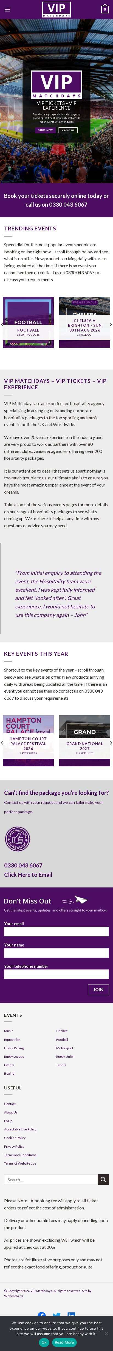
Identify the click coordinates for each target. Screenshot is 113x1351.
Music (8, 1031)
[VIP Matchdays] (56, 9)
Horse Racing (14, 1048)
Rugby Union (65, 1056)
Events (9, 1065)
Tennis (61, 1065)
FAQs (8, 1121)
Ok (44, 1342)
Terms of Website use (20, 1163)
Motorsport (64, 1048)
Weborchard (13, 1296)
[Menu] (7, 9)
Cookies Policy (15, 1138)
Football (62, 1040)
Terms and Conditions (20, 1155)
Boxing (9, 1073)
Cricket (61, 1031)
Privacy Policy (14, 1146)
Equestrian (12, 1040)
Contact (10, 1104)
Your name (14, 945)
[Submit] (103, 1179)
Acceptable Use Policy (20, 1129)
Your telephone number (26, 966)
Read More (64, 1342)
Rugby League (14, 1056)
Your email (14, 923)
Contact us (13, 802)
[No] (106, 1335)
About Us (11, 1112)
